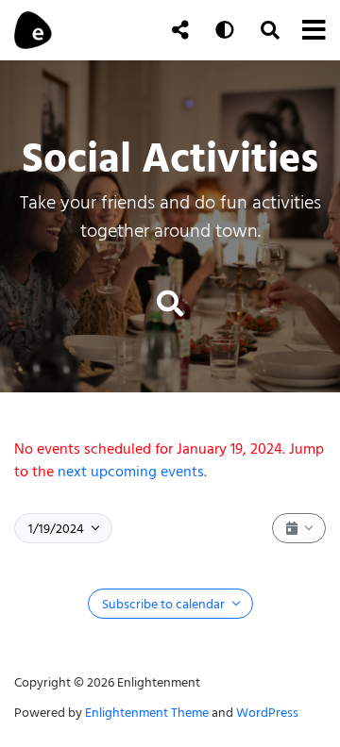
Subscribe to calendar (165, 604)
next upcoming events (131, 471)
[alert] (170, 460)
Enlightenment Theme (147, 712)
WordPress (267, 712)
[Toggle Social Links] (180, 30)
